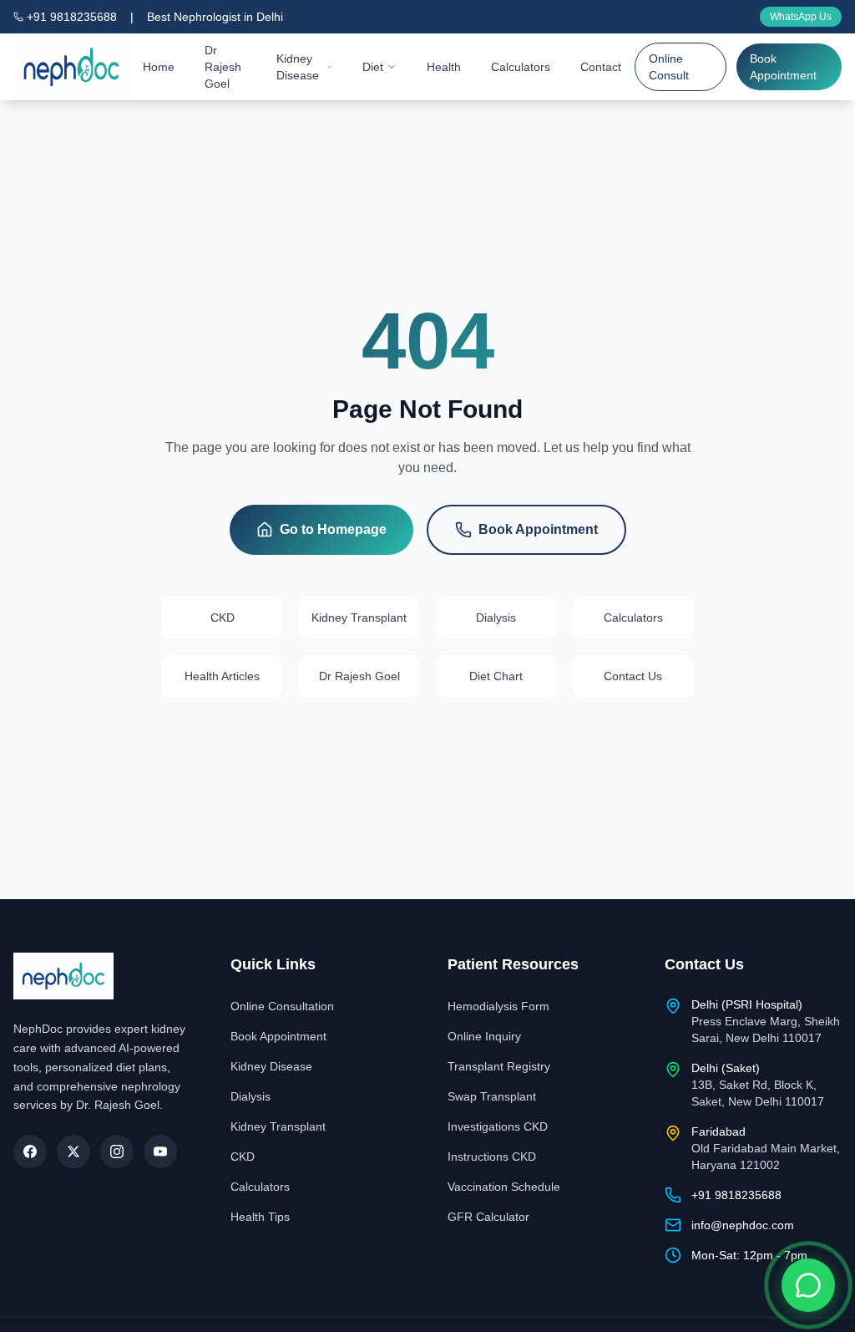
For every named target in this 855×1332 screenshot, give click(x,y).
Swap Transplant (492, 1096)
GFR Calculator (488, 1216)
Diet (372, 67)
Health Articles (222, 676)
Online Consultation (282, 1006)
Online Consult (669, 67)
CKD (222, 617)
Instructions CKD (492, 1156)
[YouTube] (160, 1151)
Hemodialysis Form (498, 1006)
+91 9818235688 (72, 16)
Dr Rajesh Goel (223, 66)
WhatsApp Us (801, 17)
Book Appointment (783, 67)
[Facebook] (30, 1151)
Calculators (520, 67)
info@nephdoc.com (742, 1225)
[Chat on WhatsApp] (808, 1285)
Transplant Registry (499, 1066)
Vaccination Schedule (504, 1186)
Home (159, 67)
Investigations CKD (498, 1126)
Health (444, 67)
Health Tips (260, 1216)
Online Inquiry (484, 1036)
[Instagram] (117, 1151)
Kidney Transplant (359, 617)
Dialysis (496, 617)
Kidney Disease (297, 67)
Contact (600, 67)
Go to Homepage (333, 529)
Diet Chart (496, 676)
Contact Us (633, 676)
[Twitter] (73, 1151)
